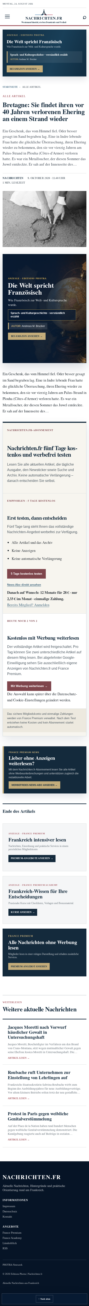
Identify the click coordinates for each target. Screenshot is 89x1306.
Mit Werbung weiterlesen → (29, 686)
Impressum (9, 1206)
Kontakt (7, 1216)
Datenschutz (10, 1211)
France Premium (12, 1232)
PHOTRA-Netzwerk (12, 1264)
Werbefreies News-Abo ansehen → (34, 785)
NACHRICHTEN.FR (32, 1177)
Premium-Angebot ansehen (29, 966)
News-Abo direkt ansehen (24, 584)
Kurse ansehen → (23, 912)
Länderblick (10, 1243)
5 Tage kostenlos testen (26, 573)
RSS (5, 1248)
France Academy (12, 1238)
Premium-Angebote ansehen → (32, 858)
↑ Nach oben (44, 1299)
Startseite (10, 87)
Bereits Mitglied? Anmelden (28, 604)
